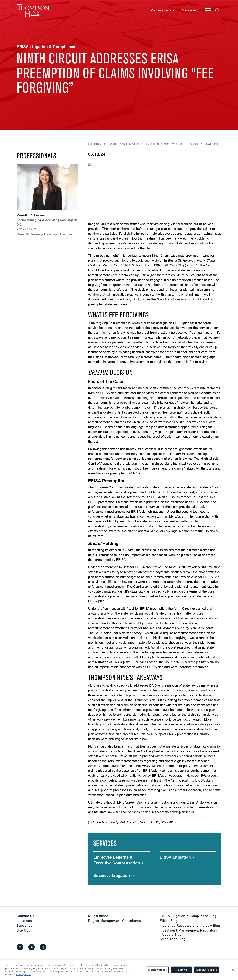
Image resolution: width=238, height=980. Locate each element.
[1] (163, 492)
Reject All (181, 970)
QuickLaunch (98, 916)
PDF (216, 144)
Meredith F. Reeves (31, 215)
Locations (24, 921)
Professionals (162, 10)
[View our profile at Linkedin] (20, 947)
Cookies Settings (157, 970)
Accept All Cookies (206, 970)
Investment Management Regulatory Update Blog (188, 932)
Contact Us (25, 916)
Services (189, 10)
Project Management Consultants (114, 921)
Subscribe (24, 925)
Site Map (24, 930)
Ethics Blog (168, 921)
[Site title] (33, 10)
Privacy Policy (23, 974)
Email (208, 144)
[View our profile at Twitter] (31, 947)
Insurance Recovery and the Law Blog (190, 925)
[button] (208, 10)
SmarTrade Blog (172, 939)
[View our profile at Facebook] (43, 947)
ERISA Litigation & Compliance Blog (188, 916)
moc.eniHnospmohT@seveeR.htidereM (44, 234)
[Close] (232, 969)
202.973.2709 (26, 229)
